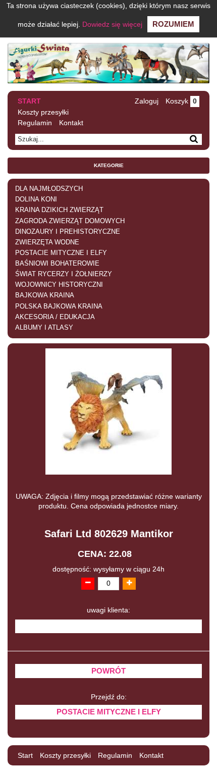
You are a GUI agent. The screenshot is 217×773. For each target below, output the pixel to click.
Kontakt (71, 123)
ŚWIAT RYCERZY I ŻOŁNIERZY (63, 274)
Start (29, 101)
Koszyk (181, 101)
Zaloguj (146, 101)
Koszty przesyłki (43, 112)
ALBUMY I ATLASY (44, 327)
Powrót (108, 671)
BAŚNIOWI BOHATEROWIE (57, 263)
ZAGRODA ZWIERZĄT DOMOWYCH (70, 221)
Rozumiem (173, 24)
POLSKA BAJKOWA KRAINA (58, 306)
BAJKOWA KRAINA (44, 295)
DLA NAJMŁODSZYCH (49, 188)
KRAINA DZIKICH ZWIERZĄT (59, 210)
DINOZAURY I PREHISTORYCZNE (67, 231)
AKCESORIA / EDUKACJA (55, 317)
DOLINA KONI (36, 199)
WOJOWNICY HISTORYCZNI (59, 284)
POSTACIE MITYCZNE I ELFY (61, 252)
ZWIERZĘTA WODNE (47, 242)
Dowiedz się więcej (112, 24)
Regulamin (35, 123)
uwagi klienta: (108, 610)
